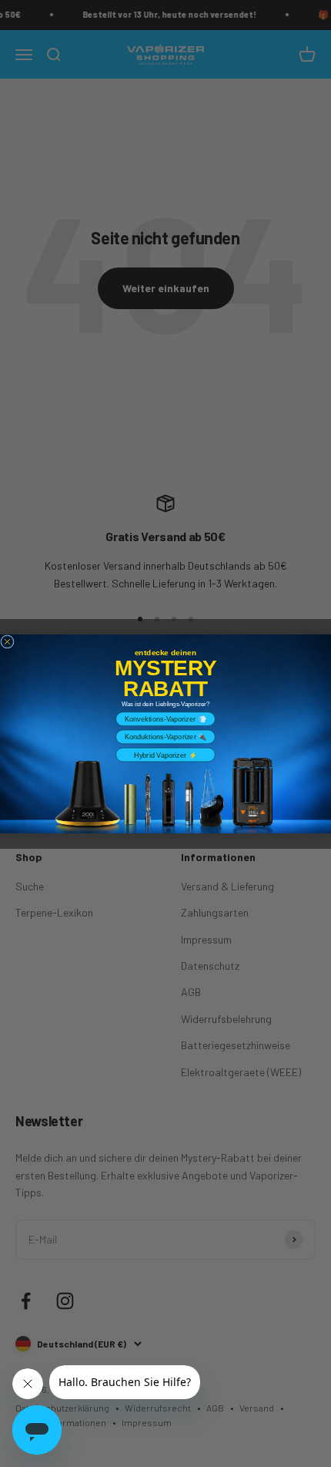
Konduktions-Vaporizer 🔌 (166, 736)
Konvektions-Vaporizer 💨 (165, 718)
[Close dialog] (7, 641)
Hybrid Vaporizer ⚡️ (165, 755)
